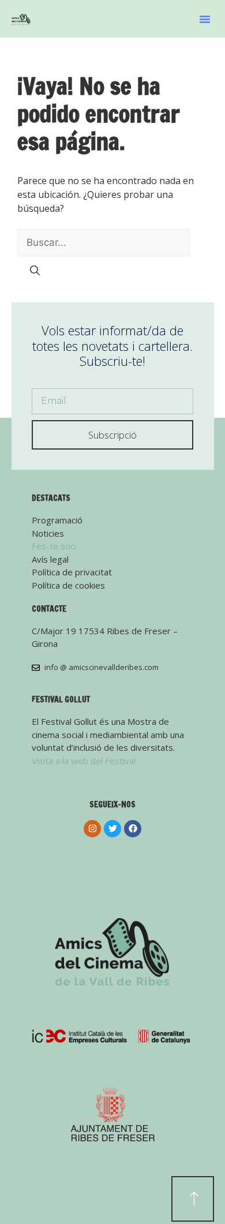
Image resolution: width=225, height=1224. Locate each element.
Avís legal (50, 559)
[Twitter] (112, 828)
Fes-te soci (54, 546)
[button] (204, 19)
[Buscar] (34, 271)
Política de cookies (68, 585)
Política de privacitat (72, 572)
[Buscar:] (103, 242)
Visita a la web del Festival (84, 760)
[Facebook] (132, 828)
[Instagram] (92, 828)
